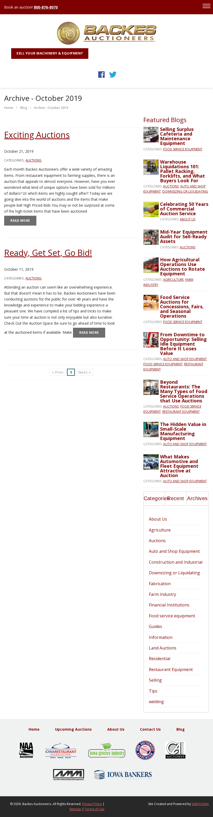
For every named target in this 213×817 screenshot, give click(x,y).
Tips (153, 691)
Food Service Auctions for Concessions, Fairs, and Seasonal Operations (182, 306)
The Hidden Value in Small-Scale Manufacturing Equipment (183, 431)
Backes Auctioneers (36, 804)
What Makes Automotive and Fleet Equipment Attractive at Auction (179, 465)
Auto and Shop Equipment (185, 359)
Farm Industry (162, 594)
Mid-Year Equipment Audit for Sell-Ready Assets (184, 236)
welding (156, 701)
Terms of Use (94, 809)
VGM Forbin (200, 804)
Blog (23, 108)
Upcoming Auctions (73, 729)
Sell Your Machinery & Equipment (49, 53)
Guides (155, 626)
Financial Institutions (169, 605)
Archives (197, 498)
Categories (154, 498)
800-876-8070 (46, 7)
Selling (155, 680)
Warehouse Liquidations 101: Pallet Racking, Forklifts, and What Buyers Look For (182, 171)
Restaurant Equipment (181, 411)
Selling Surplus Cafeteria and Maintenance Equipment (177, 136)
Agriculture (173, 279)
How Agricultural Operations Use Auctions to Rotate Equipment (182, 266)
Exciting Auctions (37, 134)
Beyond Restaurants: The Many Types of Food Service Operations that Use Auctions (183, 391)
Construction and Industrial (175, 562)
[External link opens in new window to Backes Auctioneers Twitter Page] (112, 77)
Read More (20, 220)
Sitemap (75, 809)
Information (160, 637)
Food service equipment (182, 149)
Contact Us (150, 729)
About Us (187, 219)
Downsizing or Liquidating (185, 191)
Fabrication (160, 583)
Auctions (33, 160)
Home (8, 108)
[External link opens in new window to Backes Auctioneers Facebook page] (101, 77)
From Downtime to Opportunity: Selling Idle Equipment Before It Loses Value (183, 343)
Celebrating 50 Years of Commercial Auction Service (184, 209)
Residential (159, 658)
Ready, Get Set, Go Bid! (48, 252)
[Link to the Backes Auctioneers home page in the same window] (107, 43)
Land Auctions (162, 648)
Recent (175, 498)
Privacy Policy (92, 804)
